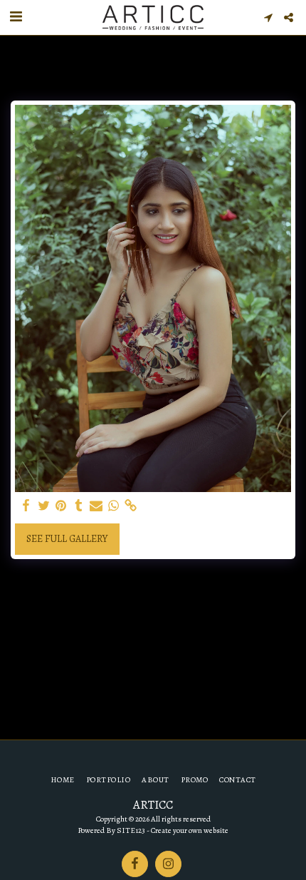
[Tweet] (44, 506)
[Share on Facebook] (26, 506)
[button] (16, 16)
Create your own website (189, 830)
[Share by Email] (96, 506)
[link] (131, 506)
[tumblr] (79, 506)
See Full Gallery (66, 539)
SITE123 (131, 830)
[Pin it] (61, 506)
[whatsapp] (113, 506)
